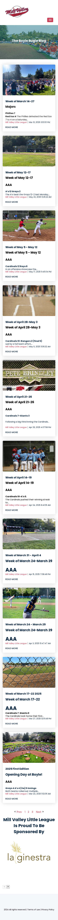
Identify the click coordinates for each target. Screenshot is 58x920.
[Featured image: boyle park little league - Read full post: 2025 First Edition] (29, 747)
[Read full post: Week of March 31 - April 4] (29, 534)
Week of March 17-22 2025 (23, 694)
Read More (11, 127)
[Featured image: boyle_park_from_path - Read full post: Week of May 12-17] (29, 151)
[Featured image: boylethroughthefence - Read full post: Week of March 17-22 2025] (29, 672)
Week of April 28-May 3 (21, 322)
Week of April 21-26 (18, 397)
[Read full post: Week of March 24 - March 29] (29, 603)
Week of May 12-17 (18, 172)
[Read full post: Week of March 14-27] (29, 80)
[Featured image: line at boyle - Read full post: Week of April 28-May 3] (29, 300)
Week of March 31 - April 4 (23, 555)
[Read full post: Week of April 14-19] (29, 456)
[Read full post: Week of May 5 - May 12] (29, 225)
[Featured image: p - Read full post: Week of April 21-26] (29, 375)
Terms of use (33, 910)
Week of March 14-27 (19, 101)
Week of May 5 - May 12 (21, 247)
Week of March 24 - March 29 (25, 624)
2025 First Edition (17, 769)
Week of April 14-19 (18, 477)
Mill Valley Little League (16, 122)
